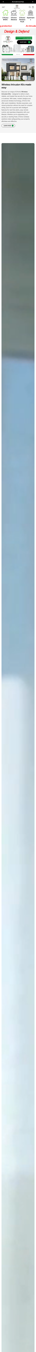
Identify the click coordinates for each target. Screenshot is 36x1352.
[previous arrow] (3, 2)
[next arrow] (32, 2)
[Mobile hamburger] (4, 7)
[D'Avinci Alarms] (17, 7)
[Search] (29, 7)
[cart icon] (32, 7)
